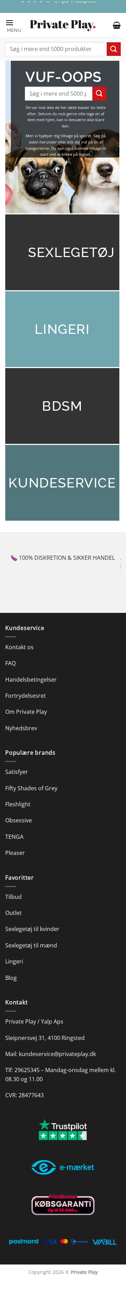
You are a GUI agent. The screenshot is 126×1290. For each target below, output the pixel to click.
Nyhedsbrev (21, 737)
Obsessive (18, 829)
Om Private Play (26, 721)
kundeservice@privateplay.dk (57, 1063)
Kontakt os (19, 656)
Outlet (13, 922)
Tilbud (13, 905)
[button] (14, 25)
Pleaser (15, 862)
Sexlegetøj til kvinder (32, 938)
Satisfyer (16, 781)
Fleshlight (17, 813)
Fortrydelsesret (25, 705)
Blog (11, 986)
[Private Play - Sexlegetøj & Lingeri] (63, 25)
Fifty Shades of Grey (31, 797)
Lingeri (14, 970)
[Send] (114, 49)
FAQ (10, 672)
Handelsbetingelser (31, 688)
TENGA (14, 845)
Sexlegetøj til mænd (31, 954)
